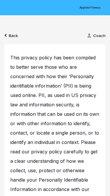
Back (13, 35)
